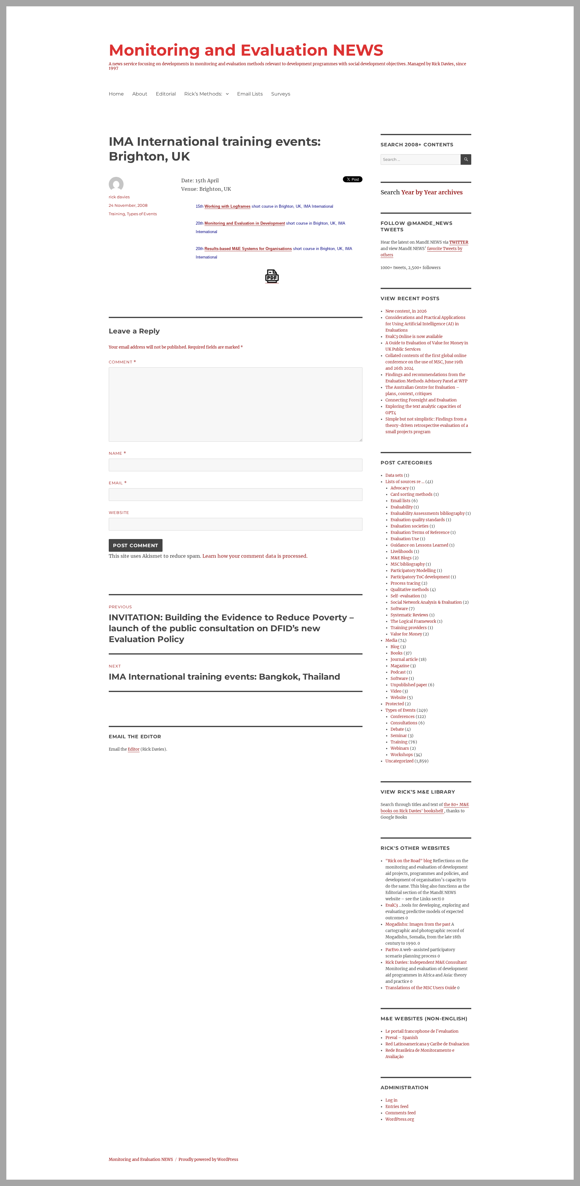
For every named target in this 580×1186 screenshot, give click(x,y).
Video (396, 691)
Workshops (402, 754)
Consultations (404, 723)
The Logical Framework (413, 621)
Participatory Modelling (413, 570)
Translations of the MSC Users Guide (420, 987)
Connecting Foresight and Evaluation (421, 400)
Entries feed (396, 1106)
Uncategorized (399, 761)
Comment (122, 362)
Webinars (400, 748)
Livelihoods (402, 551)
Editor (134, 749)
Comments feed (400, 1113)
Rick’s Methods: (203, 94)
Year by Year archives (432, 192)
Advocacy (400, 488)
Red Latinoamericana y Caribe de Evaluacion (427, 1044)
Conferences (403, 716)
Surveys (280, 94)
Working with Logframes (227, 206)
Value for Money (406, 634)
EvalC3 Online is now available (414, 336)
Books (397, 653)
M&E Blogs (401, 558)
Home (116, 94)
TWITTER (458, 242)
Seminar (399, 735)
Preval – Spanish (401, 1037)
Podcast (398, 672)
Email (118, 483)
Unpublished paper (409, 684)
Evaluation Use (405, 538)
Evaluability (402, 507)
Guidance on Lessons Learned (419, 545)
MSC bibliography (408, 564)
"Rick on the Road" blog (408, 860)
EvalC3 (391, 905)
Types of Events (142, 213)
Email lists (401, 500)
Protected (394, 704)
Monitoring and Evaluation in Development (245, 223)
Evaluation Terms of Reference (420, 532)
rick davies (119, 196)
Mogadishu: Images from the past (417, 924)
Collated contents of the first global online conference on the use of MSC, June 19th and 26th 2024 (425, 362)
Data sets (394, 475)
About (139, 94)
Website (119, 512)
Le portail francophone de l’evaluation (422, 1031)
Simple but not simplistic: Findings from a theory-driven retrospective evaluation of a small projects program (426, 425)
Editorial (166, 94)
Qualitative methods (410, 589)
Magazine (400, 665)
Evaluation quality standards (418, 519)
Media (391, 640)
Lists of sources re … (404, 481)
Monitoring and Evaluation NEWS (246, 50)
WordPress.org (399, 1119)
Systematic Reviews (409, 615)
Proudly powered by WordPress (208, 1159)
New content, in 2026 (406, 311)
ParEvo (392, 949)
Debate (397, 729)
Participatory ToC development (420, 577)
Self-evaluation (405, 596)
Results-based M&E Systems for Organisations (248, 248)
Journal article (404, 659)
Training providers (409, 627)
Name (117, 453)
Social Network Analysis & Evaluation (426, 602)
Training (117, 213)
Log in (391, 1100)
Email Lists (250, 94)
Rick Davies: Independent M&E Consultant (426, 962)
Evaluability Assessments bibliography (428, 513)
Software (399, 608)
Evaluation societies (410, 526)
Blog (395, 646)
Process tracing (405, 583)
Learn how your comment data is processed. (255, 556)
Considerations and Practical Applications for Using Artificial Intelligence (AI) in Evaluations (425, 324)
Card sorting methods (412, 494)
